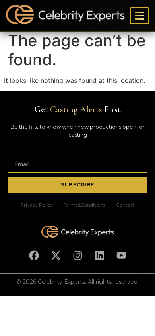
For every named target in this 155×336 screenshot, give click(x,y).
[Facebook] (34, 256)
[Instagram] (77, 256)
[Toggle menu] (139, 15)
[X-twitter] (56, 256)
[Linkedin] (99, 256)
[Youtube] (121, 256)
